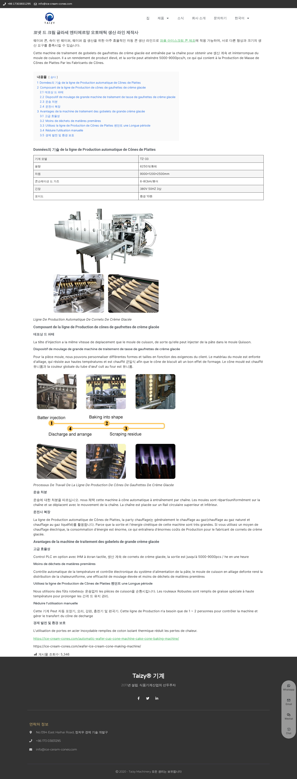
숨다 (53, 77)
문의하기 (220, 18)
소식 (180, 18)
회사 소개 (199, 18)
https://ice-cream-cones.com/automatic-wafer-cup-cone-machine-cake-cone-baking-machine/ (106, 638)
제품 (161, 18)
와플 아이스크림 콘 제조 (177, 40)
